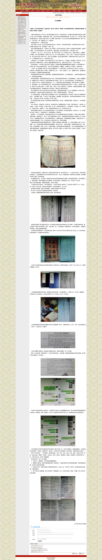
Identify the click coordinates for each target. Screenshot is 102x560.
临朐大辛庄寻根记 (34, 547)
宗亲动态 (37, 10)
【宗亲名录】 (67, 12)
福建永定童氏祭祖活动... (22, 18)
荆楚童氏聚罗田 (20, 37)
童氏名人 (48, 10)
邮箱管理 (52, 559)
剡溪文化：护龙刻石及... (22, 30)
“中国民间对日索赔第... (22, 26)
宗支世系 (32, 10)
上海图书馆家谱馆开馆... (22, 22)
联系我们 (75, 10)
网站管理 (49, 559)
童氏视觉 (43, 10)
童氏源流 (27, 10)
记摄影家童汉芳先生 (21, 17)
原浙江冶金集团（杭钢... (22, 21)
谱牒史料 (53, 10)
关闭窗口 (82, 553)
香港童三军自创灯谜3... (22, 28)
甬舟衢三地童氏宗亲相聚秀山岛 (36, 550)
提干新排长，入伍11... (22, 40)
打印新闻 (75, 553)
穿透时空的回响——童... (22, 25)
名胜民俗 (59, 10)
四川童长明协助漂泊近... (22, 36)
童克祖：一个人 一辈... (22, 35)
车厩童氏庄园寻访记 (34, 551)
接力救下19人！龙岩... (22, 43)
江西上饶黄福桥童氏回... (22, 19)
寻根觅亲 (64, 10)
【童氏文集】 (62, 12)
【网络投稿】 (72, 12)
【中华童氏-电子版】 (56, 12)
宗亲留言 (69, 10)
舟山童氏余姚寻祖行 (34, 545)
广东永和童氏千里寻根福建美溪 (36, 548)
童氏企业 (80, 10)
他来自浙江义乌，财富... (22, 23)
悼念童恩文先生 (20, 29)
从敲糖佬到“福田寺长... (22, 32)
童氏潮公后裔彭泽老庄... (22, 33)
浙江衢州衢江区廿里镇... (22, 39)
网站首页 (22, 10)
